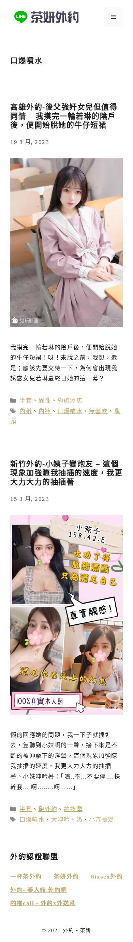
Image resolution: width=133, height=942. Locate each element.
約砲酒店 (70, 400)
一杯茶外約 (26, 876)
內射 (25, 411)
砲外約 (48, 809)
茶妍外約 (66, 876)
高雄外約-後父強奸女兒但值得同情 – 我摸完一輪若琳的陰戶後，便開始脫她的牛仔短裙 (63, 116)
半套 (25, 400)
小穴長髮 (101, 819)
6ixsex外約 (107, 876)
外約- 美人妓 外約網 (38, 890)
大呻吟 (60, 819)
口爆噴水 (70, 411)
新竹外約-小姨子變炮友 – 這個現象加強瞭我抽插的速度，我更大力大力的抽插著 (66, 473)
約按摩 (73, 809)
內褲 (45, 411)
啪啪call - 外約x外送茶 (43, 903)
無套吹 (98, 411)
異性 (45, 400)
